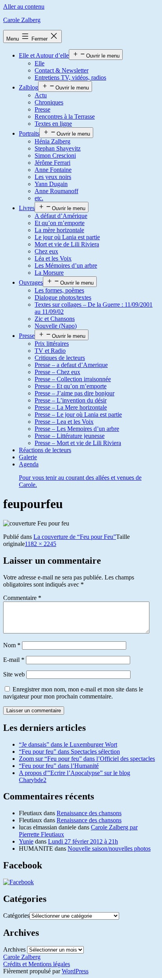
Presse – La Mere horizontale (71, 407)
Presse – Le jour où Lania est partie (78, 414)
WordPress (75, 971)
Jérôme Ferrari (52, 162)
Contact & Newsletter (61, 70)
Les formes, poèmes (59, 290)
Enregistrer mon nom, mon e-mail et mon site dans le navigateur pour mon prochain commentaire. (73, 693)
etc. (39, 198)
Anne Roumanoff (56, 191)
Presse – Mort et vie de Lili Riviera (78, 443)
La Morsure (49, 272)
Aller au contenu (23, 6)
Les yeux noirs (53, 176)
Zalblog (28, 87)
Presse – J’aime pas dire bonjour (74, 393)
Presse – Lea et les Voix (64, 421)
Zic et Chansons (55, 318)
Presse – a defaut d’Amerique (71, 364)
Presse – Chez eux (57, 372)
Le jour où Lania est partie (67, 237)
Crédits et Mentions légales (36, 964)
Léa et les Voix (53, 258)
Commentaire (22, 597)
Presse (42, 109)
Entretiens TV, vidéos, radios (70, 77)
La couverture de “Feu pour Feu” (74, 536)
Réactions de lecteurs (45, 450)
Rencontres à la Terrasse (65, 116)
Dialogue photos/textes (63, 297)
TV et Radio (50, 350)
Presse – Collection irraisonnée (73, 379)
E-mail (13, 659)
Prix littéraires (52, 343)
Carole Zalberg (21, 20)
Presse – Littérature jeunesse (70, 435)
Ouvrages (31, 282)
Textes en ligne (53, 123)
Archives (14, 949)
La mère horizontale (59, 230)
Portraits (29, 133)
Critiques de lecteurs (60, 357)
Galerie (28, 457)
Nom (11, 645)
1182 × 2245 (40, 543)
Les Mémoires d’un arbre (66, 265)
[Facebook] (18, 882)
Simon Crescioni (55, 155)
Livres (27, 208)
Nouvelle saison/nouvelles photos (109, 848)
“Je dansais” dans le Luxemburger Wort (68, 744)
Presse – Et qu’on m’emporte (71, 386)
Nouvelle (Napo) (56, 325)
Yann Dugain (51, 184)
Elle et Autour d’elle (44, 55)
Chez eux (46, 251)
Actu (41, 95)
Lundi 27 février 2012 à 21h (83, 841)
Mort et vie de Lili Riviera (67, 244)
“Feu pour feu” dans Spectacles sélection (69, 751)
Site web (14, 674)
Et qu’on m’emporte (60, 223)
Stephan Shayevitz (58, 148)
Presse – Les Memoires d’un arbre (77, 428)
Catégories (16, 915)
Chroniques (49, 102)
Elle (39, 63)
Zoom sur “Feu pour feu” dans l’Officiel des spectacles (87, 758)
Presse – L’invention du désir (71, 400)
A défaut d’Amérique (61, 215)
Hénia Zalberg (52, 141)
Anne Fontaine (53, 169)
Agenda (80, 474)
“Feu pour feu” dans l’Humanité (59, 765)
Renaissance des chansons (89, 813)
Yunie (26, 841)
